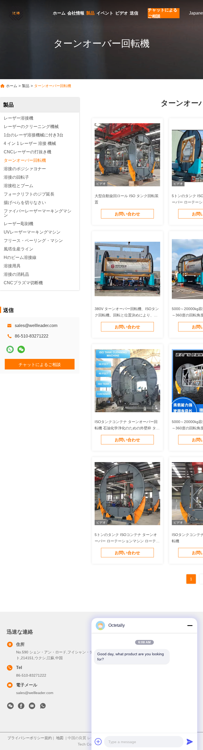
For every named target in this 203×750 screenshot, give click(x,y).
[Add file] (98, 741)
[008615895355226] (43, 707)
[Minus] (190, 625)
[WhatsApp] (10, 349)
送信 (134, 13)
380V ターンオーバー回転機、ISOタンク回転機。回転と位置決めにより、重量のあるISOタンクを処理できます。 (127, 315)
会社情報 (75, 13)
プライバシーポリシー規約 (29, 738)
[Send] (190, 741)
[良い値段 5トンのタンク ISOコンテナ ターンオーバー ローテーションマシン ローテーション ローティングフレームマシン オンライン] (127, 494)
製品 (90, 13)
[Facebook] (21, 707)
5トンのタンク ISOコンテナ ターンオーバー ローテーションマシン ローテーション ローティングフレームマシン (127, 541)
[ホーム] (16, 13)
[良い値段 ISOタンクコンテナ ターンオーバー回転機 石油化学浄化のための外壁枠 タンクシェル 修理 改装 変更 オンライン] (127, 381)
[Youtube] (32, 707)
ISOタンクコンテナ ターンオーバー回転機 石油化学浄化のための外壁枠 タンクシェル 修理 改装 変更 (127, 428)
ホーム (59, 13)
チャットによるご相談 (162, 13)
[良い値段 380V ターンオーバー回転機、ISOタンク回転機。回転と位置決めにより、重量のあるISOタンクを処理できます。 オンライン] (127, 268)
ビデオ (121, 13)
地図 (59, 738)
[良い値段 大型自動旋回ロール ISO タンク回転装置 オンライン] (127, 156)
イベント (104, 13)
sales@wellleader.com (36, 325)
